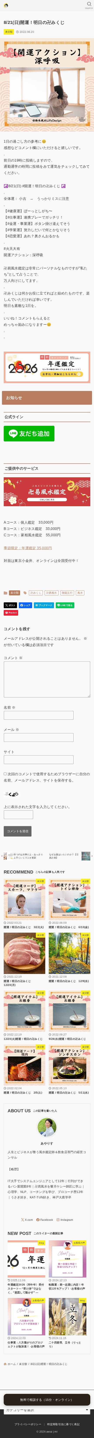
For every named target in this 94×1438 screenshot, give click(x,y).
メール (11, 730)
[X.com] (27, 1219)
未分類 (9, 31)
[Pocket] (11, 613)
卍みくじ (35, 592)
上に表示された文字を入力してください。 (38, 807)
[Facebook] (44, 1219)
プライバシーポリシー (27, 1424)
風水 (80, 592)
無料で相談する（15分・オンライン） (47, 1399)
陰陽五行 (67, 592)
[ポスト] (10, 605)
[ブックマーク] (44, 605)
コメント (13, 658)
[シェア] (25, 605)
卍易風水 (51, 592)
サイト (9, 752)
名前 (10, 707)
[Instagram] (64, 1219)
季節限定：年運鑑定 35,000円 (28, 548)
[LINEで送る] (65, 605)
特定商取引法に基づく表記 (63, 1424)
